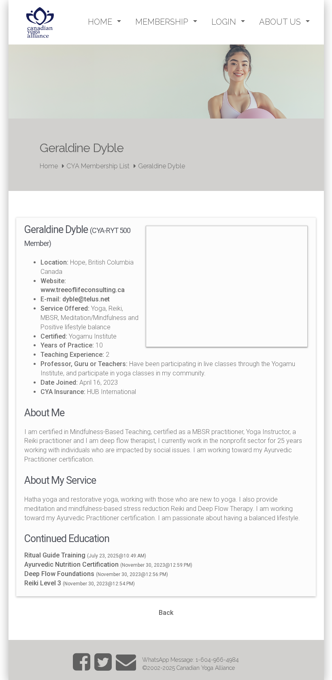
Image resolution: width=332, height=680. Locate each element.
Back (166, 612)
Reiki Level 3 (42, 583)
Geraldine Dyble (161, 166)
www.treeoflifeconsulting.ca (82, 290)
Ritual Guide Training (54, 555)
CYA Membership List (98, 166)
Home (49, 166)
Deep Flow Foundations (59, 574)
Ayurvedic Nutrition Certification (71, 564)
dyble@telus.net (86, 299)
